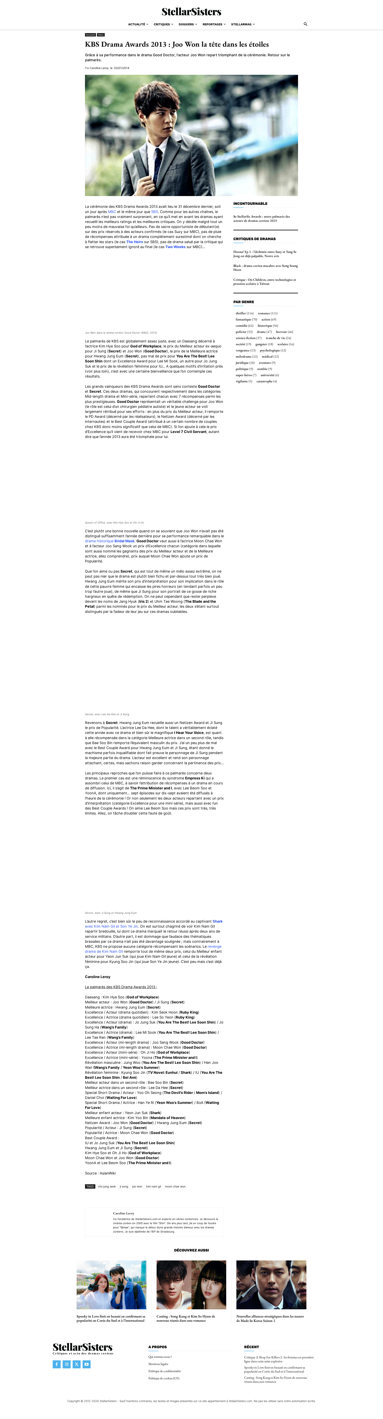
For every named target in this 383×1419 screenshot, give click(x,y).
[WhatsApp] (137, 1198)
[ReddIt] (155, 1198)
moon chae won (175, 1186)
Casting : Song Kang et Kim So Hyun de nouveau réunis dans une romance (186, 1318)
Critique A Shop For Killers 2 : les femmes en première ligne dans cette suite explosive (279, 1359)
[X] (128, 1198)
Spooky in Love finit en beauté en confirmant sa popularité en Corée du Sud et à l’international (111, 1318)
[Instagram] (67, 1365)
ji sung (124, 1186)
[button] (305, 24)
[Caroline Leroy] (97, 1222)
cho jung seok (107, 1186)
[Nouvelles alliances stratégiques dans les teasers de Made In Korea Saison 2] (271, 1284)
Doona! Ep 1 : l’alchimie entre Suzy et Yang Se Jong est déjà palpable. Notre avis (264, 253)
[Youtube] (87, 1365)
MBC (112, 212)
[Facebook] (118, 1198)
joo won (137, 1186)
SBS (154, 212)
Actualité (90, 34)
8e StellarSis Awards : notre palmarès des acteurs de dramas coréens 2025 (261, 218)
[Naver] (183, 1198)
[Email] (164, 1198)
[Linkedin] (146, 1198)
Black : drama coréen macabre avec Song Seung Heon (265, 267)
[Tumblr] (174, 1198)
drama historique (109, 541)
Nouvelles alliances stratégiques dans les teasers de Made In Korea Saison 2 (270, 1318)
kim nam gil (153, 1186)
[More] (201, 1198)
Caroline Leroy (99, 68)
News (101, 34)
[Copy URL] (192, 1198)
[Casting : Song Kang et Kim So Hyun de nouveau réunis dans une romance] (191, 1284)
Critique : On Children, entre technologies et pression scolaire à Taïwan (264, 281)
